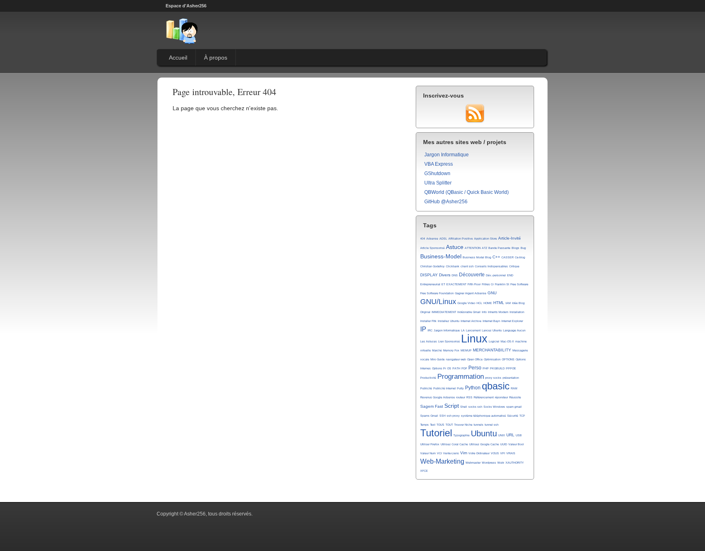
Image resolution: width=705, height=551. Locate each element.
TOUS (440, 424)
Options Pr (439, 368)
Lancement (473, 330)
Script (451, 405)
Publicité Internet (444, 388)
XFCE (424, 470)
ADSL (443, 238)
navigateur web (456, 359)
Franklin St (502, 284)
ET (443, 284)
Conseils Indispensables (491, 266)
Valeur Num (428, 453)
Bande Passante (499, 248)
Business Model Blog (477, 257)
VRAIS (510, 453)
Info (484, 312)
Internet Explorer (512, 321)
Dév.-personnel (496, 275)
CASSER (507, 257)
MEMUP (466, 350)
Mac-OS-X (507, 341)
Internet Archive (471, 321)
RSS (469, 397)
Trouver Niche (463, 424)
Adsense (432, 238)
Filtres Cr (488, 284)
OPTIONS (508, 359)
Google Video (466, 303)
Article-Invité (509, 238)
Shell (463, 406)
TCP (522, 415)
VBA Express (438, 164)
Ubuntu (484, 433)
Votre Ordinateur (479, 453)
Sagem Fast (431, 406)
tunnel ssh (492, 424)
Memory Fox (451, 350)
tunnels (478, 424)
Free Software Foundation (437, 293)
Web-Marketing (442, 461)
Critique (514, 266)
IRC (430, 330)
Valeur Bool (516, 444)
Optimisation (492, 359)
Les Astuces (428, 341)
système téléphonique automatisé (483, 415)
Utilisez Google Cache (484, 444)
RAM (514, 388)
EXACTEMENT (456, 284)
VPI (502, 453)
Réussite (515, 397)
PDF (464, 368)
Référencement (484, 397)
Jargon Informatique (446, 155)
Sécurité (512, 415)
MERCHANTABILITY (492, 350)
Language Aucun (514, 330)
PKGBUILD (497, 368)
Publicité (426, 388)
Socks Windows (494, 406)
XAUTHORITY (514, 462)
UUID (503, 444)
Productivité (428, 377)
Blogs (515, 248)
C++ (496, 257)
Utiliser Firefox (429, 444)
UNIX (501, 435)
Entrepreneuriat (430, 284)
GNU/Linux (438, 302)
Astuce (454, 247)
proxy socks (493, 377)
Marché (437, 350)
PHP (486, 368)
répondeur (501, 397)
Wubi (500, 462)
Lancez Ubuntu (492, 330)
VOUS (495, 453)
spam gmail (514, 406)
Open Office (475, 359)
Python (473, 388)
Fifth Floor (474, 284)
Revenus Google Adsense (437, 397)
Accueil (178, 57)
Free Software (519, 284)
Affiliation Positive (460, 238)
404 (422, 238)
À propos (215, 57)
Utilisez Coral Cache (454, 444)
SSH (442, 415)
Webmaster (473, 462)
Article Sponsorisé (432, 248)
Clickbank (452, 266)
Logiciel (494, 341)
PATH (456, 368)
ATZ (484, 248)
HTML (498, 302)
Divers (444, 275)
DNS (455, 275)
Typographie (461, 435)
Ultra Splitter (438, 183)
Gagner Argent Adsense (470, 293)
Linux (474, 339)
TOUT (449, 424)
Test (432, 424)
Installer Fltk (428, 321)
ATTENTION (473, 248)
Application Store (485, 238)
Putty (460, 388)
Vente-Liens (451, 453)
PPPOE (511, 368)
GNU (492, 293)
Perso (474, 368)
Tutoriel (436, 433)
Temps (424, 424)
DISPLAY (429, 275)
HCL (479, 303)
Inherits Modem (498, 312)
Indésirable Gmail (469, 312)
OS (449, 368)
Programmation (460, 376)
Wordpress (489, 462)
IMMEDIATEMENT (444, 312)
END (510, 275)
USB (519, 435)
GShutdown (437, 173)
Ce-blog (520, 257)
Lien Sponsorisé (449, 341)
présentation (511, 377)
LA (463, 330)
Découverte (472, 275)
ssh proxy (453, 415)
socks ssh (475, 406)
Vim (463, 453)
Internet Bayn (491, 321)
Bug (523, 248)
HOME (487, 303)
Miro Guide (437, 359)
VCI (439, 453)
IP (423, 329)
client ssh (467, 266)
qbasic (496, 386)
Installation (517, 312)
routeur (460, 397)
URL (510, 435)
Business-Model (440, 256)
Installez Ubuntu (448, 321)
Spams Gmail (429, 415)
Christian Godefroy (432, 266)
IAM (508, 303)
